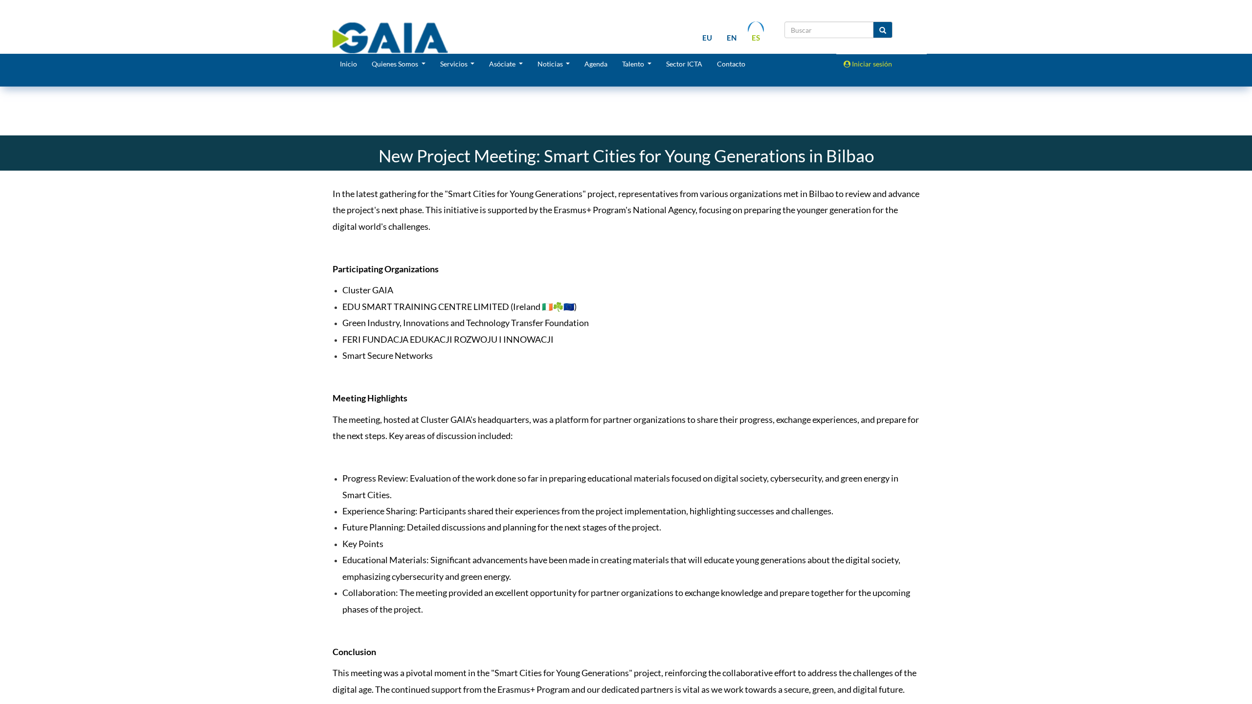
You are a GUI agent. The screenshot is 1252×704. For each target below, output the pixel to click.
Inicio (348, 64)
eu (707, 37)
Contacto (731, 64)
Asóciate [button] (503, 64)
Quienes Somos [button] (396, 64)
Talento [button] (634, 64)
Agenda (595, 64)
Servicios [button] (454, 64)
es (756, 37)
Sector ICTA (684, 64)
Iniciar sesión (871, 64)
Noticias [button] (550, 64)
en (732, 37)
